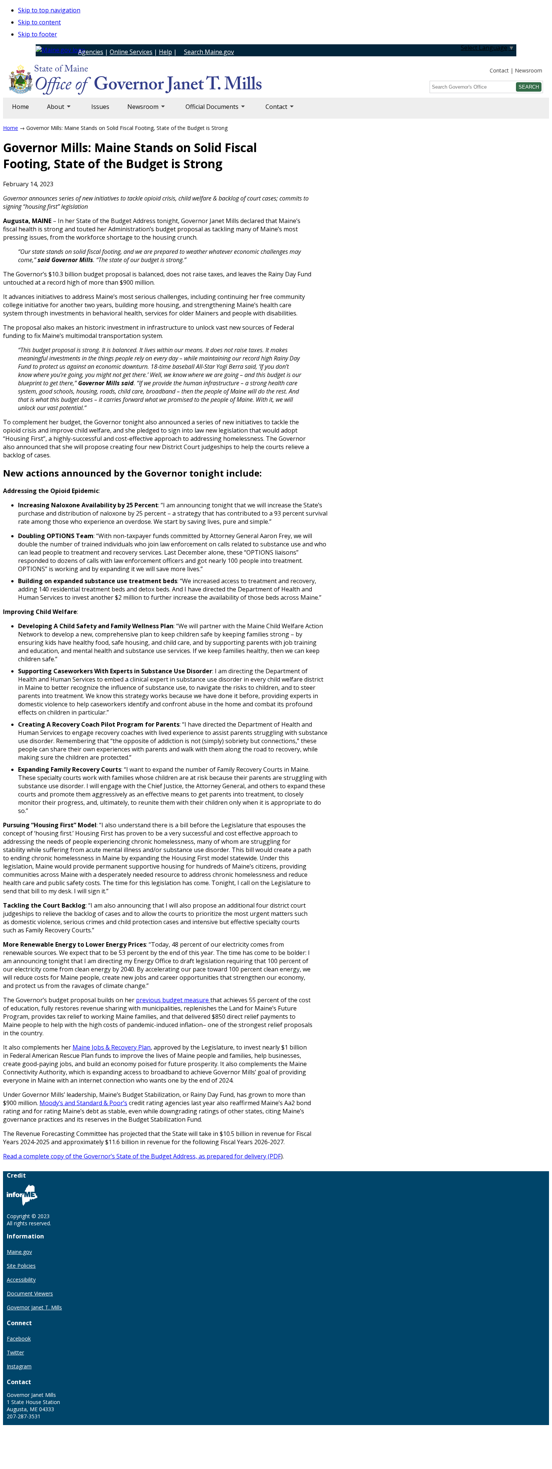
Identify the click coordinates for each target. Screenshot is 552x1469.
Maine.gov (19, 1251)
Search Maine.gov (209, 52)
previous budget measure (173, 1000)
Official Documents (207, 111)
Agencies (90, 52)
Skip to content (39, 22)
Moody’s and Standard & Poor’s (83, 1103)
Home (20, 107)
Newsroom (528, 70)
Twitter (15, 1352)
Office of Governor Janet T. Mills (68, 80)
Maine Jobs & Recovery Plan (111, 1047)
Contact (499, 70)
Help (165, 52)
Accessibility (21, 1279)
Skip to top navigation (49, 10)
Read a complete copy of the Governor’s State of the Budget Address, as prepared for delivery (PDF (142, 1156)
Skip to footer (37, 34)
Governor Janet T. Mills (34, 1307)
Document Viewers (30, 1293)
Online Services (131, 52)
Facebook (19, 1338)
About (51, 111)
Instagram (19, 1366)
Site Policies (21, 1265)
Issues (100, 107)
